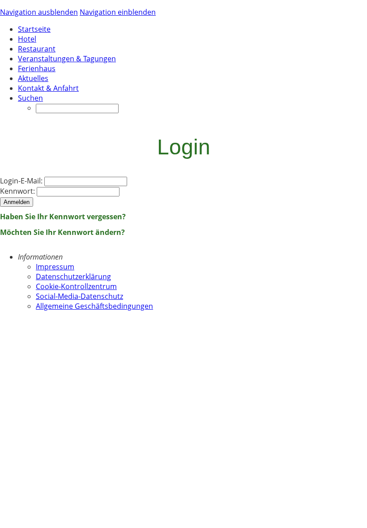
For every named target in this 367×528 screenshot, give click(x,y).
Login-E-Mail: (21, 181)
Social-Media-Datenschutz (79, 296)
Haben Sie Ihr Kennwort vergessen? (63, 216)
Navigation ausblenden (39, 12)
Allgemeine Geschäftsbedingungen (94, 306)
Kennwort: (17, 191)
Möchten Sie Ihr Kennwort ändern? (62, 232)
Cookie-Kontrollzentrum (76, 286)
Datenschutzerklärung (73, 276)
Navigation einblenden (118, 12)
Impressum (55, 267)
